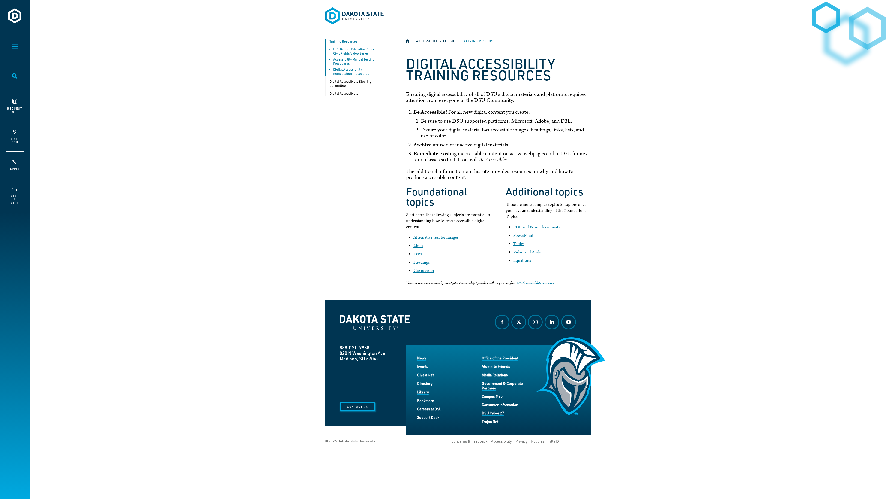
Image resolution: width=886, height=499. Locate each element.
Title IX (553, 441)
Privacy (521, 441)
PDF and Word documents (536, 227)
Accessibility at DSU (435, 41)
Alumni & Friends (496, 366)
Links (418, 246)
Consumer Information (500, 404)
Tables (518, 244)
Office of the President (500, 358)
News (421, 358)
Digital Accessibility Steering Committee (350, 83)
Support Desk (428, 417)
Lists (417, 254)
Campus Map (492, 396)
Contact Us (357, 406)
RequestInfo (14, 110)
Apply (15, 169)
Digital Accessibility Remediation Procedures (351, 71)
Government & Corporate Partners (502, 385)
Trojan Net (490, 421)
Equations (522, 260)
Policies (537, 441)
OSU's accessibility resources (535, 282)
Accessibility (501, 441)
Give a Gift (425, 374)
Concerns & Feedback (469, 441)
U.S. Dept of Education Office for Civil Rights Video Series (356, 51)
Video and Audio (528, 252)
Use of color (423, 271)
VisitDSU (14, 140)
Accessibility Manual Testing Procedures (353, 61)
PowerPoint (523, 235)
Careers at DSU (429, 408)
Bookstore (425, 400)
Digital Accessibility (343, 93)
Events (422, 366)
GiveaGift (15, 199)
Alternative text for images (435, 237)
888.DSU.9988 (354, 347)
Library (423, 391)
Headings (421, 262)
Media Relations (495, 374)
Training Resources (343, 41)
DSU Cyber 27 (493, 413)
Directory (425, 383)
